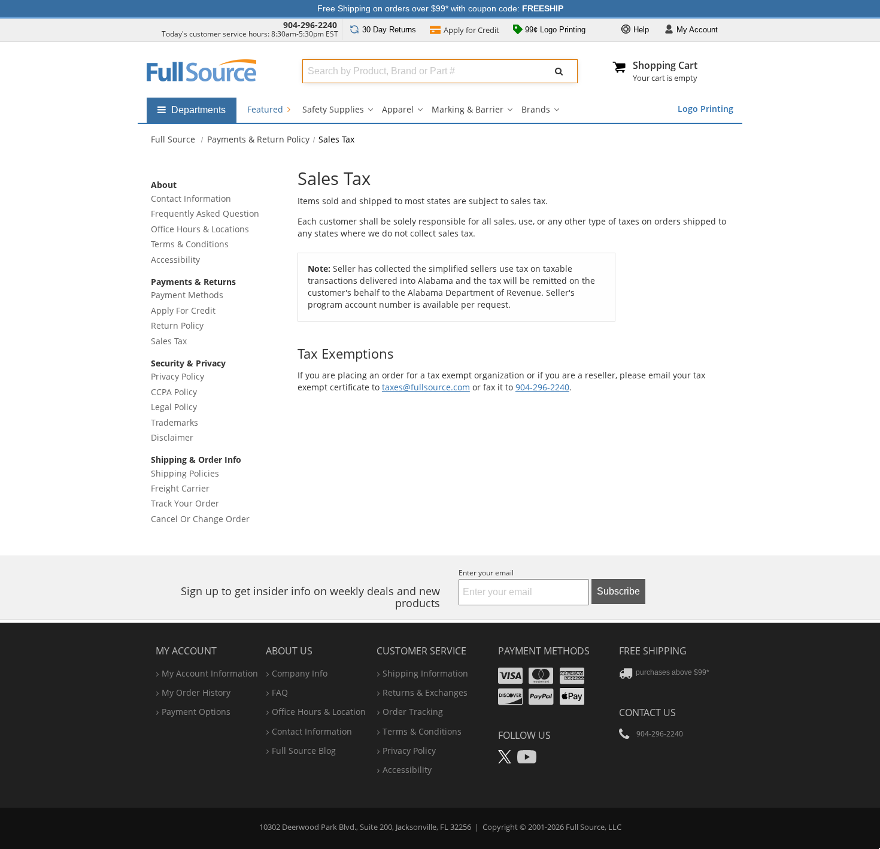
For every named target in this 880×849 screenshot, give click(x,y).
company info (299, 673)
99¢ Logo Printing (554, 29)
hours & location (319, 711)
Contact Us (647, 712)
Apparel (398, 109)
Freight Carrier (180, 488)
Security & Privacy (188, 363)
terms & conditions (422, 731)
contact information (312, 731)
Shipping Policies (185, 473)
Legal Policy (174, 407)
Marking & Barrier (467, 109)
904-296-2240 (310, 25)
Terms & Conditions (190, 244)
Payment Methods (187, 295)
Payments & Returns (193, 281)
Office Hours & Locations (200, 229)
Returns (389, 29)
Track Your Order (185, 503)
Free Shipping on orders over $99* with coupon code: (440, 8)
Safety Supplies (333, 109)
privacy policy (409, 750)
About (164, 184)
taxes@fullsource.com (426, 387)
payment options (196, 711)
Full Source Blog (304, 750)
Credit (471, 30)
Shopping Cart (665, 65)
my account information (210, 673)
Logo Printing (705, 108)
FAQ (280, 692)
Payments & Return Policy (258, 139)
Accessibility (175, 259)
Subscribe (618, 591)
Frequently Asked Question (205, 213)
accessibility (407, 769)
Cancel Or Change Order (200, 518)
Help (640, 29)
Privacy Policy (177, 376)
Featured (266, 109)
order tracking (413, 711)
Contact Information (191, 198)
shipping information (425, 673)
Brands (535, 109)
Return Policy (177, 325)
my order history (196, 692)
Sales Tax (169, 341)
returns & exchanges (425, 692)
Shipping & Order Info (196, 459)
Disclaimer (172, 437)
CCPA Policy (174, 392)
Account (697, 29)
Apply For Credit (183, 310)
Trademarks (174, 422)
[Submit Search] (559, 71)
